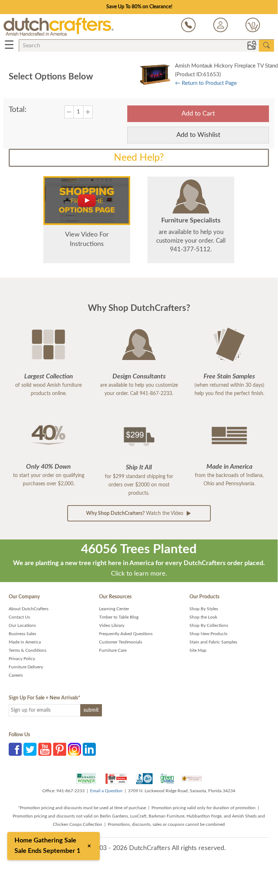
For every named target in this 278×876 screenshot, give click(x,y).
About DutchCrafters (28, 609)
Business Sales (22, 634)
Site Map (197, 650)
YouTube (44, 749)
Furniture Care (113, 650)
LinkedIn (89, 749)
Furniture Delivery (26, 667)
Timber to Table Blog (118, 617)
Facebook (15, 749)
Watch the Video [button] (135, 513)
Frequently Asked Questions (126, 634)
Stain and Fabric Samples (213, 642)
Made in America (25, 642)
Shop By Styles (203, 609)
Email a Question (106, 791)
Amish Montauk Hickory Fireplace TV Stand (226, 66)
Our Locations (22, 625)
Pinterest (59, 749)
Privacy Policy (22, 658)
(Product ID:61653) (198, 74)
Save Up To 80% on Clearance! (139, 6)
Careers (16, 675)
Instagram (74, 749)
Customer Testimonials (120, 642)
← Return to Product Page (206, 83)
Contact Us (19, 617)
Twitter (30, 749)
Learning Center (114, 609)
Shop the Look (203, 617)
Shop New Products (208, 634)
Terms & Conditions (27, 650)
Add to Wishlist (198, 135)
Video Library (111, 625)
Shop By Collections (208, 625)
